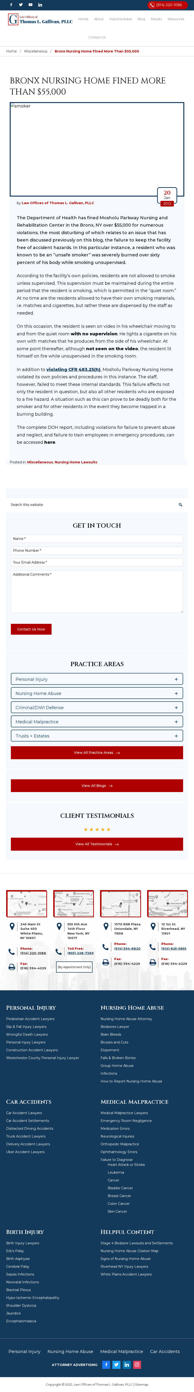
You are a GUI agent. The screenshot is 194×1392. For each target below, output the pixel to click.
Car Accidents (165, 1351)
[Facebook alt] (11, 5)
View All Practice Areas (93, 752)
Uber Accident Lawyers (25, 1152)
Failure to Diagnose (117, 1160)
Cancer (113, 1180)
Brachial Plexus (18, 1290)
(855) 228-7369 (80, 953)
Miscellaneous (40, 462)
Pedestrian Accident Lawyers (30, 1019)
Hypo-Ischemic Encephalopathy (32, 1298)
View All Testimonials (93, 844)
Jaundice (13, 1313)
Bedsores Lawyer (115, 1027)
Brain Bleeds (111, 1034)
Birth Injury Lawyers (22, 1243)
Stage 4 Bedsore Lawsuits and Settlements (137, 1243)
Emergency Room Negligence (126, 1121)
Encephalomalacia (21, 1321)
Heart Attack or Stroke (126, 1165)
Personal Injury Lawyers (25, 1042)
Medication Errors (115, 1128)
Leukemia (116, 1172)
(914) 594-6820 (127, 948)
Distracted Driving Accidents (29, 1128)
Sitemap (141, 1384)
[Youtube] (30, 5)
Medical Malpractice (121, 1351)
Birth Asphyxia (18, 1259)
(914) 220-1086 (169, 5)
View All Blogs (94, 786)
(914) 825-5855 (173, 948)
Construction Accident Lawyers (32, 1050)
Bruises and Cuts (114, 1042)
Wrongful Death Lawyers (27, 1034)
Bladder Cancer (120, 1188)
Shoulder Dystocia (21, 1305)
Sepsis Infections (20, 1274)
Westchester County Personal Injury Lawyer (42, 1058)
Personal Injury (24, 1351)
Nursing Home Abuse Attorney (126, 1019)
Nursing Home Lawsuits (76, 462)
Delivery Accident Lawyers (28, 1144)
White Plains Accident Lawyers (126, 1274)
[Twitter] (21, 5)
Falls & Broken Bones (118, 1058)
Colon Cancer (119, 1204)
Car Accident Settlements (27, 1121)
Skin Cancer (117, 1211)
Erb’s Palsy (15, 1251)
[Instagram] (137, 1365)
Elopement (110, 1050)
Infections (109, 1073)
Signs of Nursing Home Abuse (126, 1259)
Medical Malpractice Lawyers (124, 1113)
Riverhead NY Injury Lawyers (124, 1266)
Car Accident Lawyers (24, 1113)
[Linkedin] (40, 5)
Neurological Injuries (117, 1136)
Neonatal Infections (22, 1282)
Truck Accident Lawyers (25, 1136)
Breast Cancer (119, 1196)
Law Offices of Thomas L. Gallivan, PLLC (40, 19)
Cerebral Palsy (17, 1266)
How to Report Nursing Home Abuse (131, 1081)
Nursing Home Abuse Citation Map (130, 1251)
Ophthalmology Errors (119, 1152)
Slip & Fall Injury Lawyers (26, 1027)
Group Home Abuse (117, 1066)
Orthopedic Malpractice (120, 1144)
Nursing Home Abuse (70, 1351)
